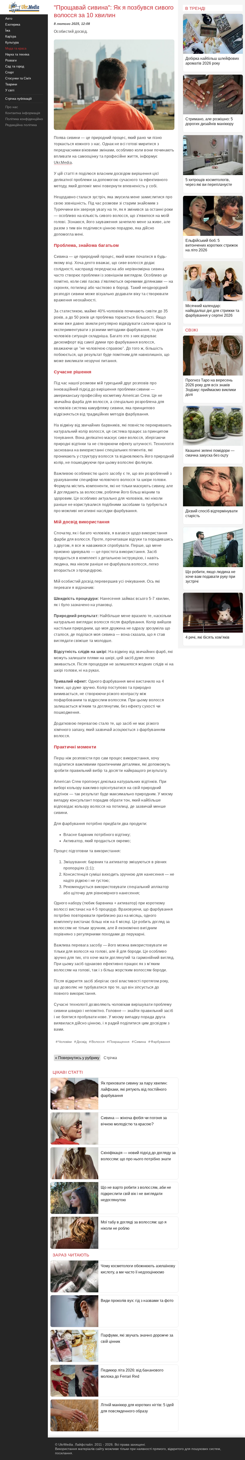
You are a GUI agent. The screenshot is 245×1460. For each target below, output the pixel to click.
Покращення (119, 1042)
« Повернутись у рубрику (77, 1058)
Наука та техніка (17, 54)
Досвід (82, 1042)
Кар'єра (10, 36)
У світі (9, 90)
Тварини (11, 84)
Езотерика (12, 24)
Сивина (140, 1042)
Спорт (9, 72)
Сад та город (14, 66)
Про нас (11, 107)
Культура (12, 42)
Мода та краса (15, 48)
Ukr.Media (63, 162)
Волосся (98, 1042)
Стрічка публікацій (18, 98)
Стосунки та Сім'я (18, 78)
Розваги (11, 60)
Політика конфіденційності (26, 119)
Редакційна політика (21, 125)
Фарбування (160, 1042)
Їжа (7, 30)
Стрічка (110, 1058)
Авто (8, 18)
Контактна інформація (22, 113)
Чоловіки (65, 1042)
